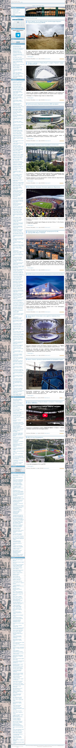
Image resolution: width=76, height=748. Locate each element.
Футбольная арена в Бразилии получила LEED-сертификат (43, 104)
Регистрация (39, 5)
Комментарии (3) (46, 468)
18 (19, 23)
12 (21, 22)
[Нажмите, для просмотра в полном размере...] (45, 90)
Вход (43, 5)
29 (14, 26)
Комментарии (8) (47, 58)
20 (22, 23)
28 (13, 26)
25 (19, 25)
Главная (33, 5)
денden (37, 397)
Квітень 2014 (20, 18)
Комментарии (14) (48, 140)
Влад (36, 468)
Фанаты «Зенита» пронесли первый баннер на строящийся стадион (45, 359)
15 (14, 23)
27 (22, 25)
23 (16, 25)
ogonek (37, 433)
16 (16, 23)
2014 (30, 18)
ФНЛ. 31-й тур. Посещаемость (35, 437)
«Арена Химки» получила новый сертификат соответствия (43, 144)
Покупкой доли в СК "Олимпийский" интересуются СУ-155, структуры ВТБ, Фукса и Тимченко (42, 232)
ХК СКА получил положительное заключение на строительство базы (45, 274)
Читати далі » (30, 56)
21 (13, 25)
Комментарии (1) (47, 433)
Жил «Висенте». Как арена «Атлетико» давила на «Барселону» (43, 187)
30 (16, 26)
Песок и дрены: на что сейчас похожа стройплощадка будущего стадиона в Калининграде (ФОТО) (44, 22)
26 (21, 25)
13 (22, 22)
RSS (22, 2)
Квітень (33, 18)
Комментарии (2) (47, 355)
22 (14, 25)
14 (13, 23)
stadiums (37, 58)
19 (21, 23)
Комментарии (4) (47, 227)
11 (19, 22)
